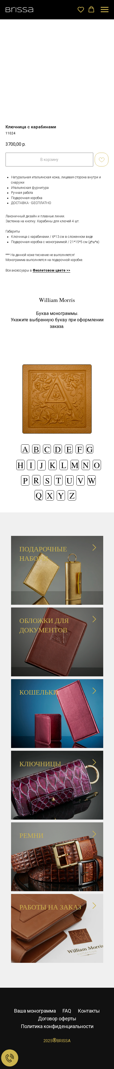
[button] (80, 9)
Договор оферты (57, 1018)
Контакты (89, 1011)
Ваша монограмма (35, 1011)
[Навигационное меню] (104, 9)
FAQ (67, 1011)
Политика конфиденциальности (57, 1026)
